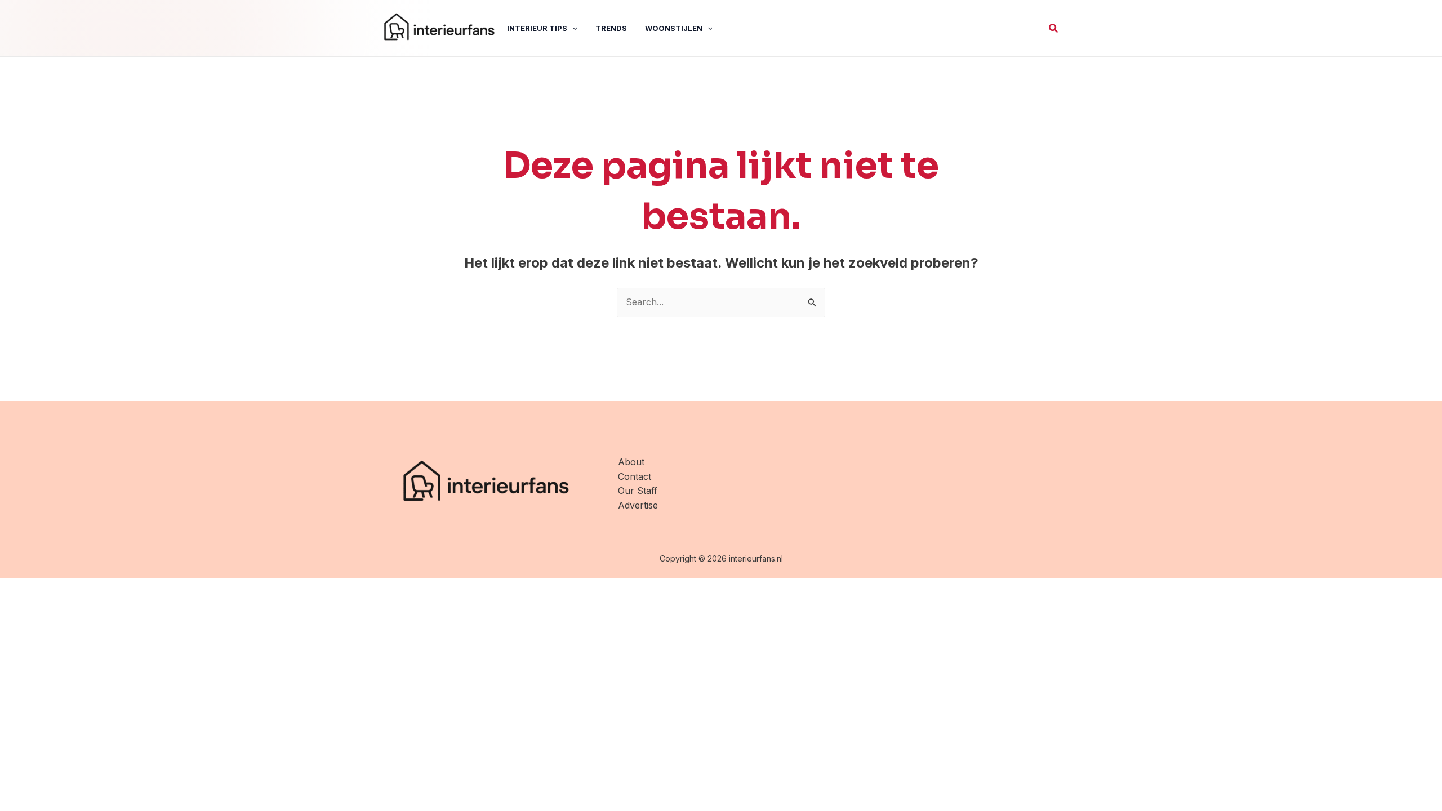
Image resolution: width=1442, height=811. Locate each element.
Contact (634, 476)
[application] (572, 28)
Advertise (638, 505)
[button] (1054, 28)
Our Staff (637, 490)
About (631, 461)
